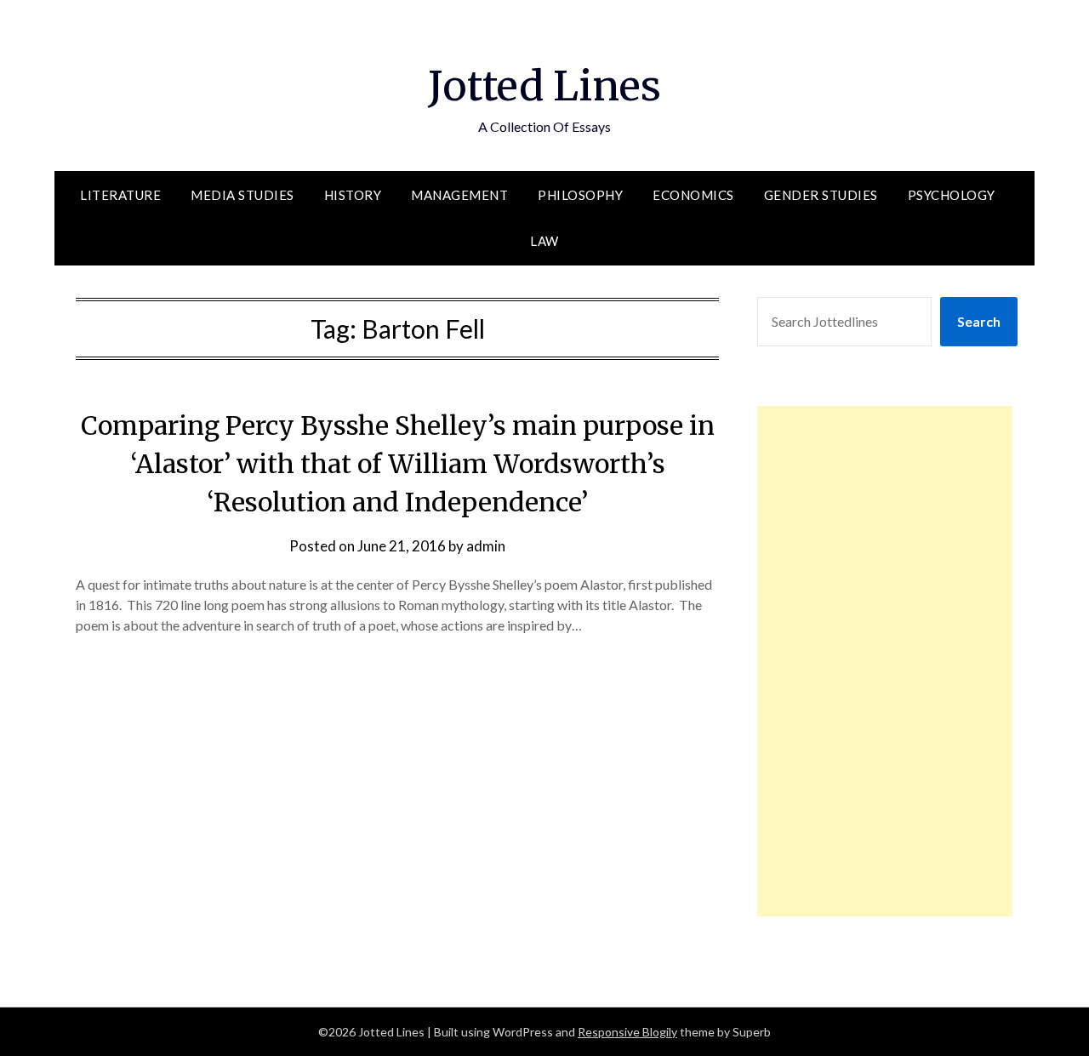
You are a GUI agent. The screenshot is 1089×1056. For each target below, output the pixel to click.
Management (459, 195)
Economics (693, 195)
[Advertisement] (884, 661)
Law (544, 240)
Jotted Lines (544, 85)
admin (485, 546)
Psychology (951, 195)
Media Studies (242, 195)
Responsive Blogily (627, 1032)
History (353, 195)
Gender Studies (821, 195)
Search (979, 321)
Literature (120, 195)
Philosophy (580, 195)
